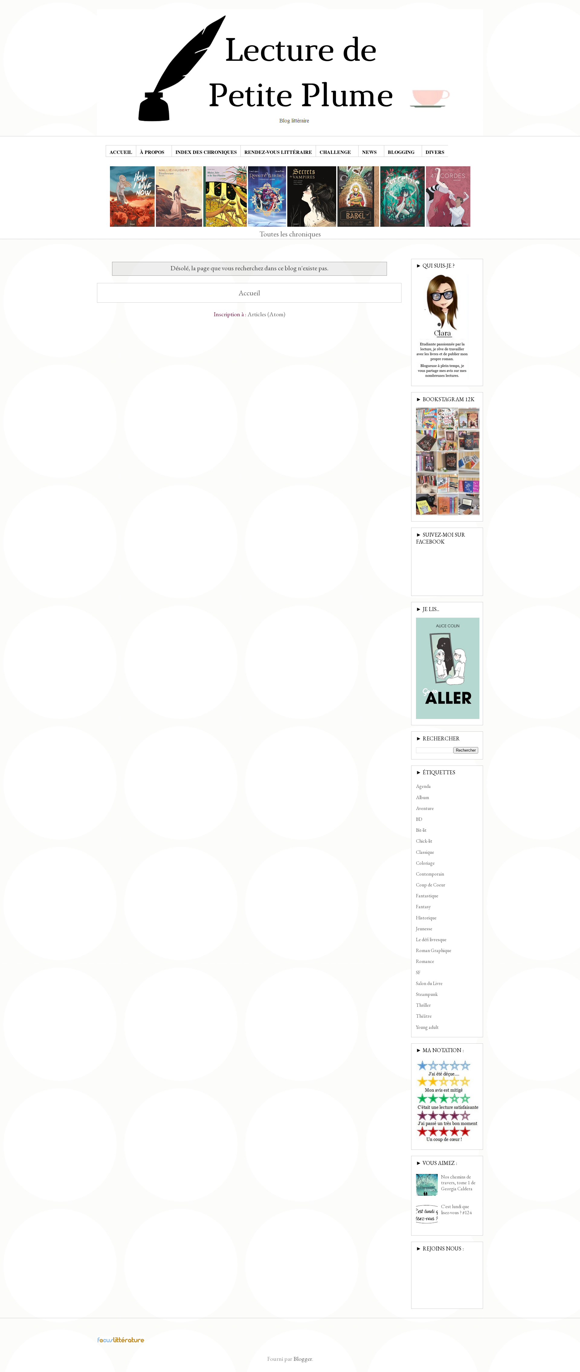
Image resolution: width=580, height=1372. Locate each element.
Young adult (427, 1027)
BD (419, 819)
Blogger (302, 1359)
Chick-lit (424, 841)
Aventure (425, 808)
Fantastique (427, 895)
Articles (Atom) (266, 314)
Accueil (121, 151)
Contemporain (430, 874)
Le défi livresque (431, 939)
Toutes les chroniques (290, 234)
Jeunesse (424, 928)
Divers (435, 151)
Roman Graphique (433, 950)
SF (418, 972)
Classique (425, 852)
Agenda (423, 786)
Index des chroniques (206, 151)
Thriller (423, 1005)
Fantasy (423, 906)
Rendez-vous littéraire (278, 151)
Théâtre (424, 1016)
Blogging (401, 151)
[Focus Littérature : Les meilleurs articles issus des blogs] (121, 1341)
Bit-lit (421, 830)
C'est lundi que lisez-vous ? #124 (456, 1209)
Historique (426, 918)
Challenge (335, 151)
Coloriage (425, 863)
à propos (152, 151)
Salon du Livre (429, 983)
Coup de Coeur (430, 885)
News (369, 151)
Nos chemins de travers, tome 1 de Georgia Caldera (458, 1183)
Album (422, 797)
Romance (425, 961)
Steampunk (427, 994)
